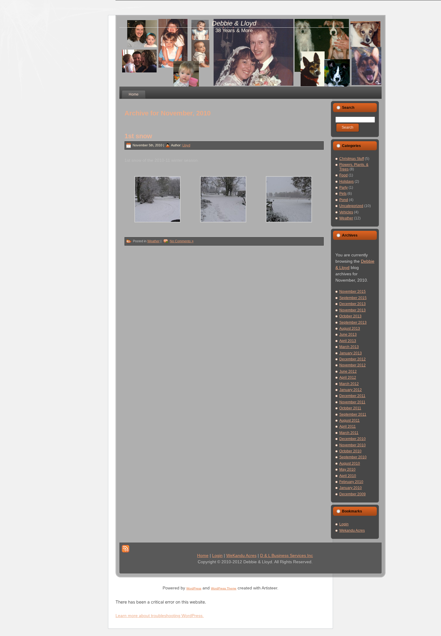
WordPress (193, 588)
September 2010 (353, 457)
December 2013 (352, 304)
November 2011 (352, 402)
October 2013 (350, 316)
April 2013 (347, 341)
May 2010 (347, 469)
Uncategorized (351, 206)
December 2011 (352, 396)
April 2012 (347, 377)
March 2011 (348, 433)
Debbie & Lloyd (234, 23)
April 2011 (347, 426)
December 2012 (352, 359)
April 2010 (347, 476)
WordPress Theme (223, 588)
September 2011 (352, 414)
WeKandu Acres (241, 555)
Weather (153, 241)
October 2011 (350, 408)
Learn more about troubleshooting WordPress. (160, 615)
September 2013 (353, 322)
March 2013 (349, 347)
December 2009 (352, 494)
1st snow (138, 136)
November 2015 (352, 291)
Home (202, 555)
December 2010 (352, 439)
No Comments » (182, 241)
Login (344, 524)
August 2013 (349, 328)
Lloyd (186, 145)
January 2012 (350, 390)
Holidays (346, 181)
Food (343, 175)
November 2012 (352, 365)
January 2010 (350, 488)
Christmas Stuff (351, 159)
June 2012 (348, 371)
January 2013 (350, 353)
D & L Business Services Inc (286, 555)
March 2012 (349, 384)
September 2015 (353, 298)
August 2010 (349, 463)
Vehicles (346, 212)
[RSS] (125, 548)
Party (343, 187)
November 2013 (352, 310)
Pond (343, 200)
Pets (342, 193)
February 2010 (351, 482)
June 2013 (348, 334)
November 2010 (352, 445)
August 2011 (349, 420)
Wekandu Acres (352, 530)
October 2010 (350, 451)
